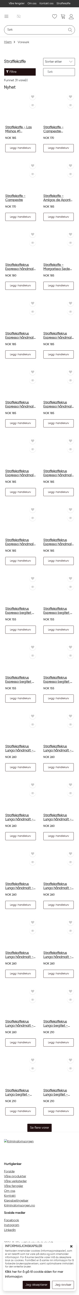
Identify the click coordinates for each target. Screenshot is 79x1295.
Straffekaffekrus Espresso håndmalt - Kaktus (20, 542)
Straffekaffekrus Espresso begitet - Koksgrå (19, 611)
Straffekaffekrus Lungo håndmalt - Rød (19, 818)
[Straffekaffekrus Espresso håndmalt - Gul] (20, 314)
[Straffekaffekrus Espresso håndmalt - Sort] (20, 383)
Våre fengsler (17, 3)
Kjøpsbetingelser (16, 1200)
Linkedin (10, 1230)
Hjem (8, 42)
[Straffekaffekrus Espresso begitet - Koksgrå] (20, 590)
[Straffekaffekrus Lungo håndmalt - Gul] (58, 727)
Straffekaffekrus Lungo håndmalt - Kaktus (19, 749)
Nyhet (10, 87)
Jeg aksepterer (36, 1284)
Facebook (11, 1220)
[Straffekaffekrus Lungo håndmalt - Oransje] (20, 933)
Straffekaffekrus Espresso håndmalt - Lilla (20, 473)
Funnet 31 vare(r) (16, 80)
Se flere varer (39, 1127)
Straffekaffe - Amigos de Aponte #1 (57, 198)
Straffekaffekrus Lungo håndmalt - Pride (19, 1024)
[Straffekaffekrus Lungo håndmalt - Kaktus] (20, 727)
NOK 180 (10, 275)
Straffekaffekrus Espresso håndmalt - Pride (20, 267)
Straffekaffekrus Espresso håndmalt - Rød (58, 336)
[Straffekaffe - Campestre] (20, 177)
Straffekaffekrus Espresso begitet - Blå (57, 611)
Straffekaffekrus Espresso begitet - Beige (19, 680)
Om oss (32, 3)
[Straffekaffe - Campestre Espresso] (58, 108)
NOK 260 (11, 757)
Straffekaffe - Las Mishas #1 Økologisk (18, 130)
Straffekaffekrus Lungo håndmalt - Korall (19, 886)
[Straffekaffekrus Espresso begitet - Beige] (20, 658)
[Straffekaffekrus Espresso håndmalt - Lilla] (20, 452)
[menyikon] (6, 16)
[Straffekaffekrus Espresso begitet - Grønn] (58, 658)
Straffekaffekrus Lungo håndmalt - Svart (57, 818)
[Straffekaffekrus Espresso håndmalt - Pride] (20, 245)
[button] (20, 148)
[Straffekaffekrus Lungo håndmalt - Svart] (58, 796)
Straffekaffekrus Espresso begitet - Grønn (57, 680)
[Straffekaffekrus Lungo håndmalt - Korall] (20, 865)
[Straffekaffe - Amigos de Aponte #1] (58, 177)
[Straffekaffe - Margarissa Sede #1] (58, 245)
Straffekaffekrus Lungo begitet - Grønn (55, 1093)
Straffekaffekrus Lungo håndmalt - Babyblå (57, 955)
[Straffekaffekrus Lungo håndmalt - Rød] (20, 796)
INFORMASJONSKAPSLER (23, 1246)
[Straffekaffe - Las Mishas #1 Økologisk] (20, 108)
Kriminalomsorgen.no (19, 1205)
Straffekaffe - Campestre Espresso (53, 130)
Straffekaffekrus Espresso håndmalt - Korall (58, 405)
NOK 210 (48, 1032)
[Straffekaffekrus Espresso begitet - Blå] (58, 590)
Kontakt (10, 1196)
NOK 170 (48, 138)
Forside (9, 1171)
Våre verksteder (15, 1181)
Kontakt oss (46, 3)
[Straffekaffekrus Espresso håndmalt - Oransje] (58, 521)
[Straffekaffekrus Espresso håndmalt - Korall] (58, 383)
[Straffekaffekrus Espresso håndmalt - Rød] (58, 314)
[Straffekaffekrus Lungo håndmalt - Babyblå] (58, 933)
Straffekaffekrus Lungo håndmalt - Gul (57, 749)
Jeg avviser (63, 1284)
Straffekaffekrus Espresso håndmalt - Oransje (58, 542)
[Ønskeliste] (32, 96)
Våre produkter (15, 1176)
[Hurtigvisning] (32, 105)
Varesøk (23, 42)
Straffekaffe (63, 3)
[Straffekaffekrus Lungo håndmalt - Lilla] (58, 865)
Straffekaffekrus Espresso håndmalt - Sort (20, 405)
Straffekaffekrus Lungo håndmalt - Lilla (57, 886)
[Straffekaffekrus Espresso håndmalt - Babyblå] (58, 452)
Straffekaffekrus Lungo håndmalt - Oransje (19, 955)
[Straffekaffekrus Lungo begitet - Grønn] (58, 1071)
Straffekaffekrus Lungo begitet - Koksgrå (55, 1024)
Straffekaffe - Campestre (15, 198)
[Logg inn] (71, 16)
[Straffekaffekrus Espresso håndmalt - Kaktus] (20, 521)
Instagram (11, 1225)
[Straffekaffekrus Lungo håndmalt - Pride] (20, 1002)
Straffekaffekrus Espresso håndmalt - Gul (20, 336)
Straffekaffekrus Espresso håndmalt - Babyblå (58, 473)
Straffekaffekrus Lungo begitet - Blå (17, 1093)
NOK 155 (10, 619)
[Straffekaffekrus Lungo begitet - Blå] (20, 1071)
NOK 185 (10, 138)
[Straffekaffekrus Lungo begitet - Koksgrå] (58, 1002)
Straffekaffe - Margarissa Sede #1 (56, 267)
